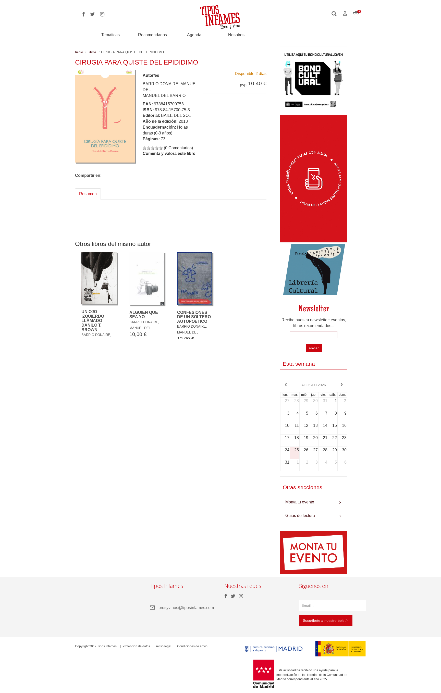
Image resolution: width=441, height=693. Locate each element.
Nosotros (236, 35)
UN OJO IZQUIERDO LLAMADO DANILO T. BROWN (92, 321)
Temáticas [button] (110, 35)
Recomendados (152, 35)
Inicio (79, 52)
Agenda (194, 35)
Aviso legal (163, 646)
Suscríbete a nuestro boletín (326, 620)
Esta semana (299, 364)
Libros (92, 52)
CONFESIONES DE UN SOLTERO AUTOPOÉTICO (194, 317)
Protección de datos (136, 646)
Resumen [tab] (88, 194)
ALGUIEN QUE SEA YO (143, 314)
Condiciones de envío (192, 646)
